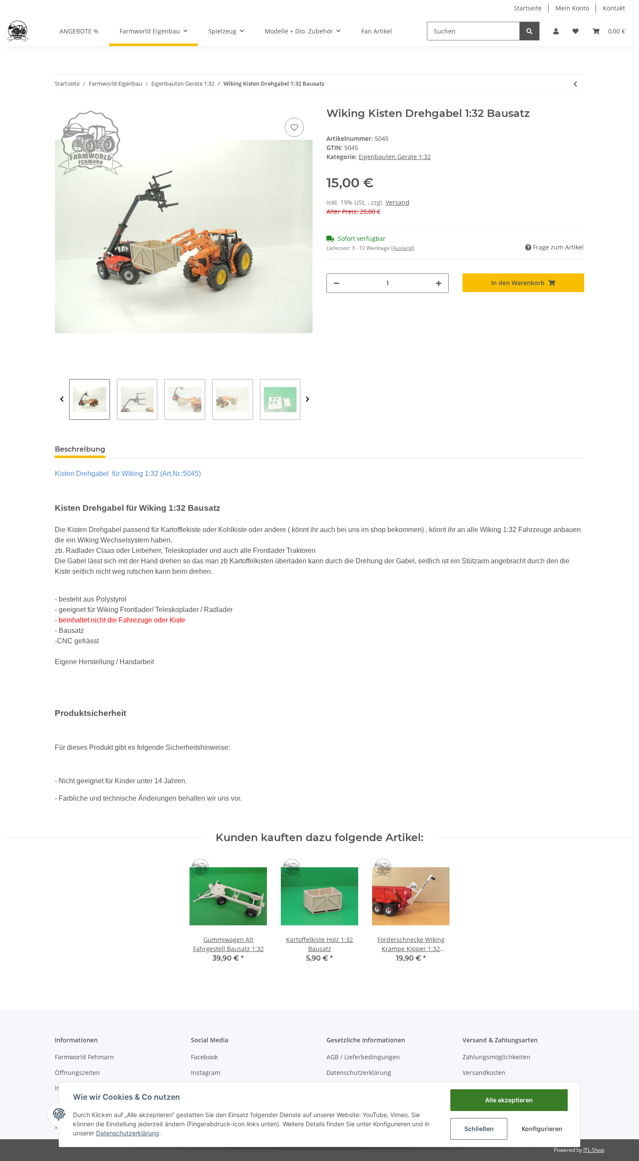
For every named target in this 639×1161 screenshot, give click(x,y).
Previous (62, 399)
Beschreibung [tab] (80, 449)
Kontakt (614, 8)
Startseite (528, 8)
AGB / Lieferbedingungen (363, 1057)
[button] (556, 31)
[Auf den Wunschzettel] (294, 127)
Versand (397, 202)
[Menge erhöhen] (438, 283)
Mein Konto (572, 8)
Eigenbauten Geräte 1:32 (395, 157)
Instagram (205, 1072)
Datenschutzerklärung (358, 1072)
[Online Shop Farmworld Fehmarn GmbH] (17, 31)
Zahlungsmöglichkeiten (496, 1057)
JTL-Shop (593, 1150)
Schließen (479, 1128)
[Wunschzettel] (576, 31)
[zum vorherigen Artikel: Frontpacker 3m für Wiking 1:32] (575, 83)
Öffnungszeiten (77, 1072)
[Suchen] (529, 31)
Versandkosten (484, 1072)
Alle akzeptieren (509, 1100)
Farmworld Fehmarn (84, 1057)
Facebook (204, 1057)
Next (307, 399)
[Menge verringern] (336, 283)
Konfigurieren (542, 1128)
